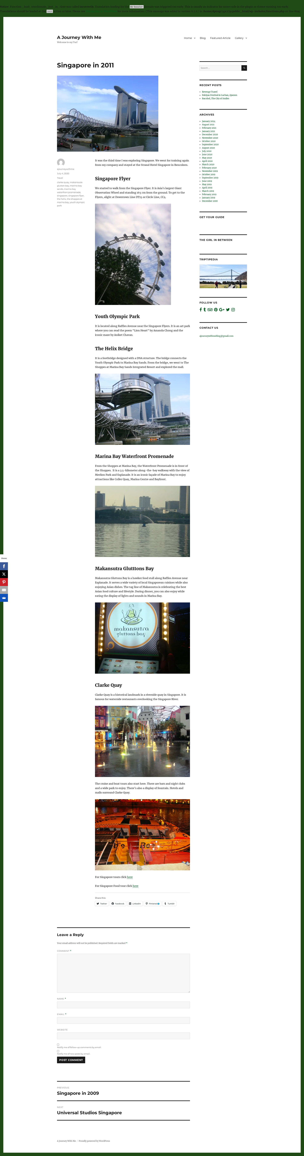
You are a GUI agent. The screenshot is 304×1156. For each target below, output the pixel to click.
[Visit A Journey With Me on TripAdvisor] (210, 310)
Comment (64, 951)
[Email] (4, 590)
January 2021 (208, 131)
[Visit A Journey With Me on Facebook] (201, 310)
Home (188, 38)
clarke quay (63, 182)
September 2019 (210, 177)
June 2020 (207, 154)
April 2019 (207, 187)
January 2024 (208, 121)
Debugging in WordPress (101, 11)
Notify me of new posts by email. (73, 1054)
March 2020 (208, 164)
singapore (62, 195)
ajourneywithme (65, 169)
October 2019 (208, 174)
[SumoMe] (4, 598)
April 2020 (207, 161)
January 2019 (208, 197)
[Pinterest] (4, 582)
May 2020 (207, 158)
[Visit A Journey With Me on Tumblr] (204, 310)
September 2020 (210, 144)
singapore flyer (76, 195)
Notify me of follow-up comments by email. (79, 1047)
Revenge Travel (209, 92)
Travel (60, 178)
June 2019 (207, 181)
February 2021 (209, 128)
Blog (203, 38)
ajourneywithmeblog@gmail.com (216, 336)
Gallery (239, 38)
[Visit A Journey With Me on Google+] (221, 310)
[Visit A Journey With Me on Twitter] (228, 310)
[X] (4, 574)
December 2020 (210, 134)
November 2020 (210, 138)
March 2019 (208, 191)
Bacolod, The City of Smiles (215, 98)
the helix (61, 199)
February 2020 (209, 167)
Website (62, 1029)
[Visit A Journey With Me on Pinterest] (216, 310)
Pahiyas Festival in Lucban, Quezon (219, 95)
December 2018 (210, 201)
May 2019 (207, 184)
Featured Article (220, 38)
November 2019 (210, 171)
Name (61, 998)
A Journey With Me (79, 37)
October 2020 (208, 141)
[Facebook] (4, 566)
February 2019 (209, 194)
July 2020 (206, 151)
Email (61, 1014)
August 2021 (208, 124)
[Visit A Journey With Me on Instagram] (233, 310)
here (130, 877)
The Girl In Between (216, 239)
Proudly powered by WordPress (94, 1141)
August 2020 (208, 148)
